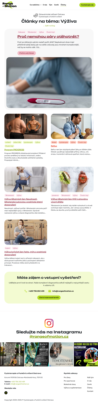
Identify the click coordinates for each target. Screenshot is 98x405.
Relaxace (21, 32)
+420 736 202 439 (36, 291)
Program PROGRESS (14, 150)
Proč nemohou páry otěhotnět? (48, 36)
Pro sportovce (69, 381)
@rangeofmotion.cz (49, 336)
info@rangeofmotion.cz (63, 291)
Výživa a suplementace (72, 388)
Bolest (54, 142)
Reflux (54, 146)
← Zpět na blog (49, 26)
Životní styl (51, 32)
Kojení (7, 248)
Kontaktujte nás (87, 5)
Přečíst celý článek (26, 53)
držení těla (17, 142)
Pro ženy (67, 377)
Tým (50, 5)
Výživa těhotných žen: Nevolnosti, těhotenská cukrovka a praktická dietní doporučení (23, 202)
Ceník (56, 5)
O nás (45, 5)
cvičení (8, 142)
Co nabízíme (34, 5)
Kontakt (90, 391)
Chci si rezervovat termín (49, 298)
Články (63, 5)
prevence (55, 195)
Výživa (41, 32)
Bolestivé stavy (70, 384)
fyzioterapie (28, 142)
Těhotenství (32, 32)
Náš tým (90, 377)
